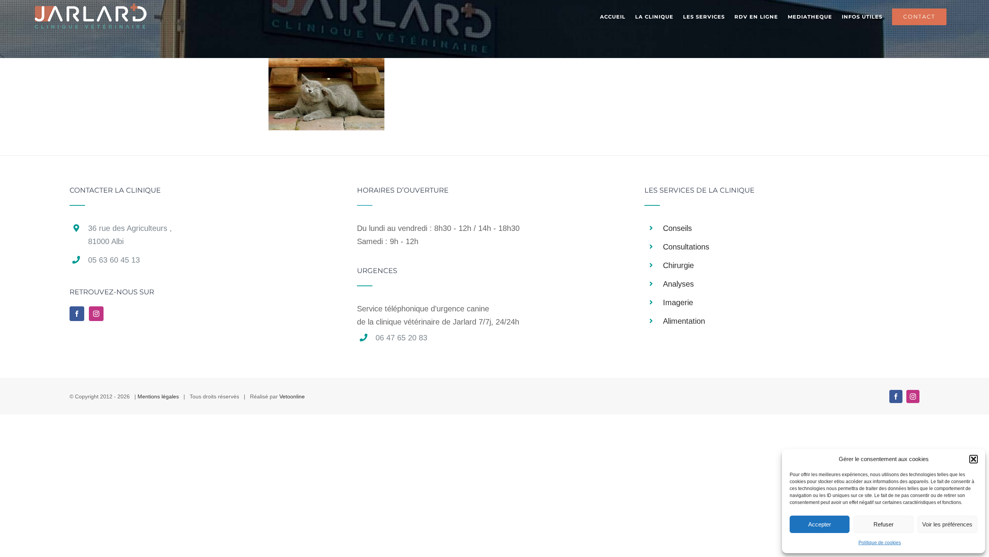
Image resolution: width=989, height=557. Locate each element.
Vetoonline (292, 396)
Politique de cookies (879, 542)
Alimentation (684, 321)
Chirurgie (678, 265)
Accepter (819, 524)
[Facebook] (77, 313)
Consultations (686, 247)
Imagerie (678, 302)
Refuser (883, 524)
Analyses (678, 284)
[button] (973, 459)
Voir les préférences (947, 524)
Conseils (677, 228)
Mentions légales (158, 396)
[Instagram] (96, 313)
